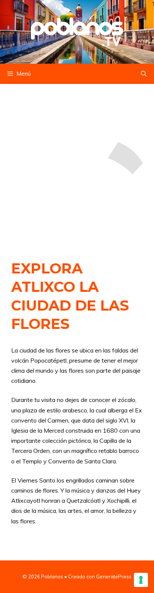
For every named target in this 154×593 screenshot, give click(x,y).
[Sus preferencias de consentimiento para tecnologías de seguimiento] (141, 580)
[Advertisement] (77, 164)
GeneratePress (114, 577)
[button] (143, 74)
